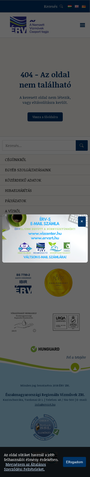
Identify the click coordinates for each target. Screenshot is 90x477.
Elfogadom (74, 462)
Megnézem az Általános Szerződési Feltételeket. (25, 466)
